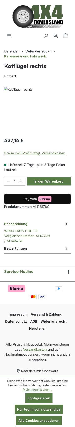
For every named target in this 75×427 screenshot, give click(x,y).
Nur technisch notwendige (39, 409)
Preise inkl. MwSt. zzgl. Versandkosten (34, 153)
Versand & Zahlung (46, 314)
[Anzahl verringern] (8, 181)
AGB (33, 321)
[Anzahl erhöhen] (21, 181)
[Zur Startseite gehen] (37, 16)
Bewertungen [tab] (15, 248)
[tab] (36, 232)
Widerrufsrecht (54, 321)
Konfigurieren (39, 398)
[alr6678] (37, 110)
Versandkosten (35, 349)
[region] (37, 110)
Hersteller (37, 328)
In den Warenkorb (49, 181)
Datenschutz (16, 321)
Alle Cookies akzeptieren (38, 420)
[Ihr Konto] (56, 35)
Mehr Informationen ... (37, 389)
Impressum (18, 314)
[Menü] (9, 35)
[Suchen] (46, 35)
